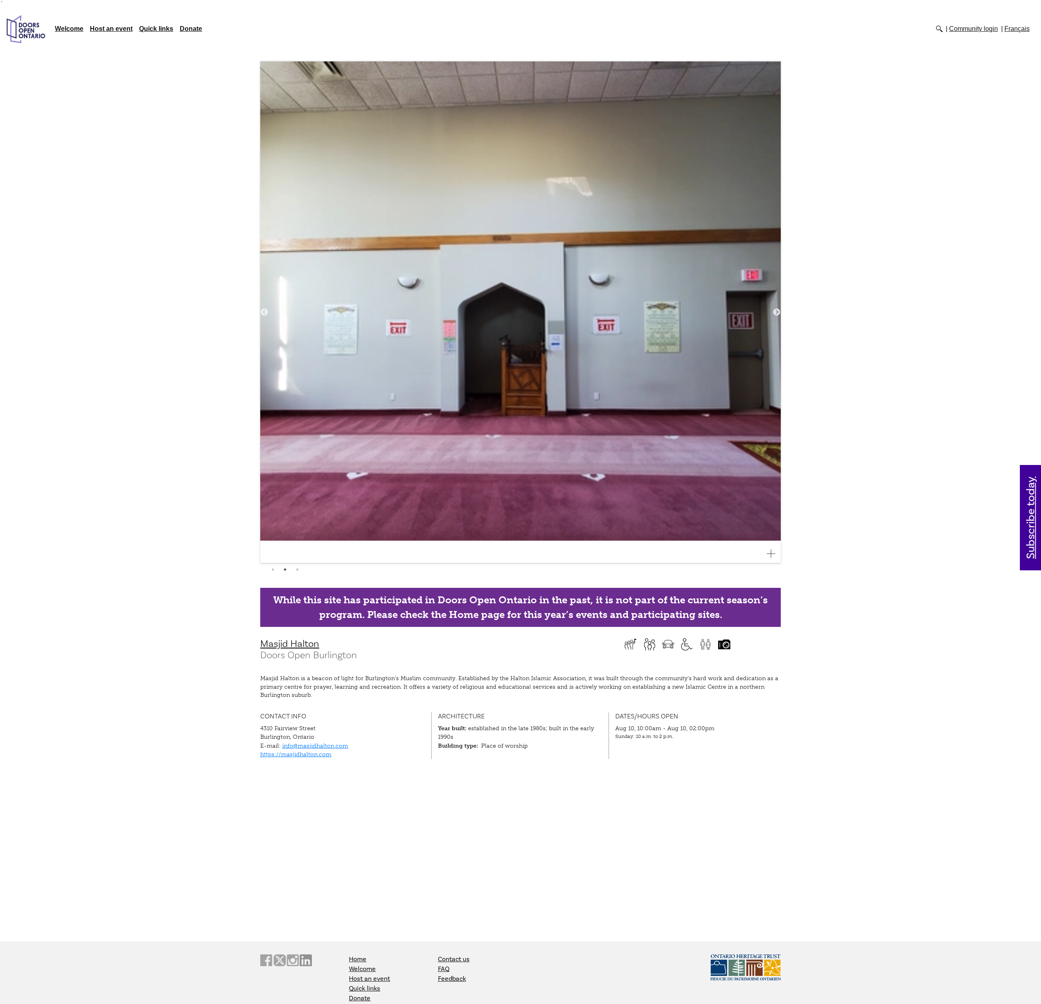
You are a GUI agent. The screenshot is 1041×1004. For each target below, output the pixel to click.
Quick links (156, 28)
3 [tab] (297, 569)
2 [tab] (285, 569)
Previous (264, 312)
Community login (973, 28)
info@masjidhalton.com (315, 745)
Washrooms (705, 644)
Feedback (452, 979)
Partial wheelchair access (687, 644)
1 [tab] (273, 569)
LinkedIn (306, 960)
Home (357, 959)
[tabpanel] (520, 312)
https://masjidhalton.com (295, 754)
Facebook (266, 960)
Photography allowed (724, 644)
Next (777, 312)
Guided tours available (631, 644)
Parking (668, 644)
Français (1017, 28)
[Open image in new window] (774, 553)
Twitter (279, 960)
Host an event (111, 28)
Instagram (293, 960)
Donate (191, 28)
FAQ (443, 969)
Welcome (69, 28)
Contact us (454, 959)
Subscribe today (1031, 517)
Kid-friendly (649, 644)
